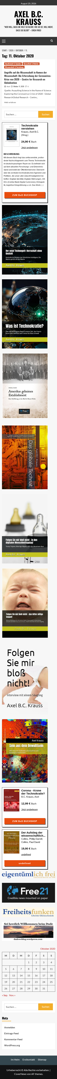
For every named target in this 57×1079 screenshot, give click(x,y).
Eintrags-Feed (11, 1033)
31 (43, 988)
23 (36, 981)
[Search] (52, 40)
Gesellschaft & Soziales (13, 63)
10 (43, 968)
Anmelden (9, 1027)
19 (5, 981)
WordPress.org (12, 1045)
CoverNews (20, 1073)
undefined (26, 854)
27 (13, 988)
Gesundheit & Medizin (31, 63)
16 (36, 975)
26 (5, 988)
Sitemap (42, 1059)
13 (13, 975)
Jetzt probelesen (29, 147)
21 (21, 981)
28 (21, 988)
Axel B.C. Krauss (28, 17)
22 (28, 981)
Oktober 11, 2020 (18, 86)
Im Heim (15, 1059)
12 (5, 975)
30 (36, 988)
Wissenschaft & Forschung (14, 67)
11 (51, 968)
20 (13, 981)
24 (43, 981)
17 (43, 975)
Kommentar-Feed (13, 1039)
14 (21, 975)
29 (28, 988)
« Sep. (5, 995)
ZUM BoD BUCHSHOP (24, 195)
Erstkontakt (28, 1059)
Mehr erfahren (10, 102)
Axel (8, 86)
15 (28, 975)
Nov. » (12, 995)
